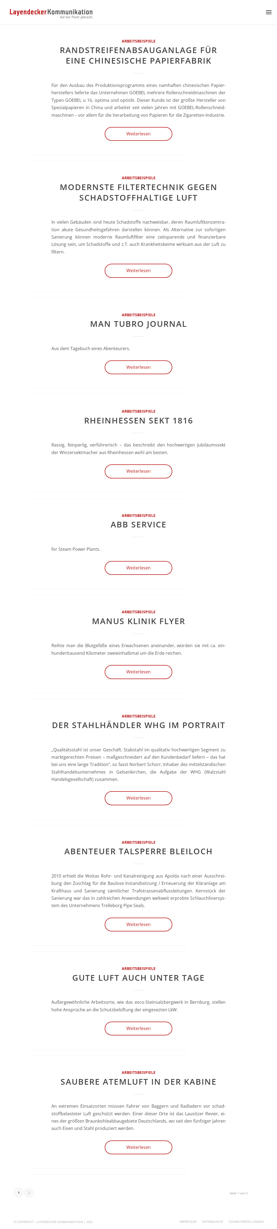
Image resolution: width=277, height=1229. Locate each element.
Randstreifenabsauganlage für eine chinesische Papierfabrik (138, 55)
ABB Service (139, 524)
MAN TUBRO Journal (138, 323)
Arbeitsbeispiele (139, 41)
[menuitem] (188, 1221)
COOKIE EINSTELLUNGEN (246, 1222)
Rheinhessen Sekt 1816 (138, 420)
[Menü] (269, 12)
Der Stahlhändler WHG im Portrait (138, 725)
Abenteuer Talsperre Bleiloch (138, 851)
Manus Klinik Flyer (138, 621)
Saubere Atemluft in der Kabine (139, 1081)
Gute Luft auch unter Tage (138, 977)
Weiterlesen (138, 134)
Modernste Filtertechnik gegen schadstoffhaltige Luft (138, 192)
